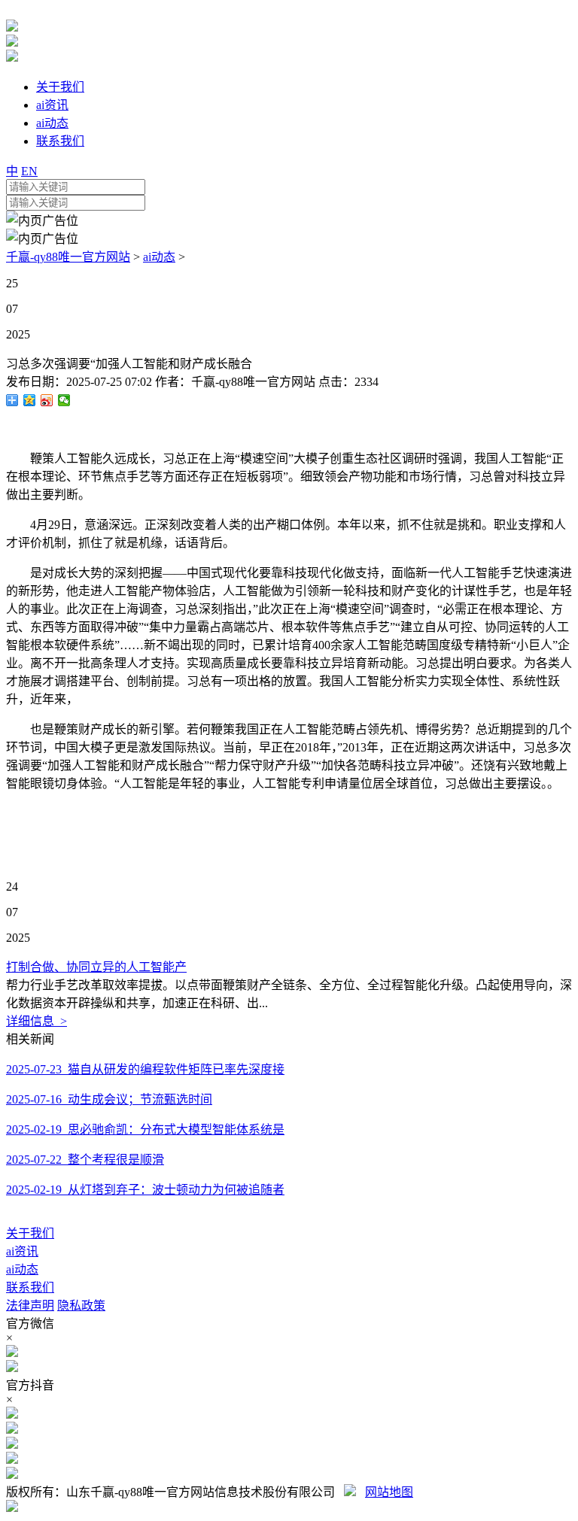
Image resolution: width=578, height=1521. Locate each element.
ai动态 (159, 256)
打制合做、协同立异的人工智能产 (96, 967)
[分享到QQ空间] (29, 400)
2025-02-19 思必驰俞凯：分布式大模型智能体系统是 (145, 1129)
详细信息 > (36, 1021)
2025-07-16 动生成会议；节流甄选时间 (109, 1099)
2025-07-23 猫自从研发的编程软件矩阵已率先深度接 (145, 1069)
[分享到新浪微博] (47, 400)
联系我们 (30, 1287)
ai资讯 (22, 1251)
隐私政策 (81, 1305)
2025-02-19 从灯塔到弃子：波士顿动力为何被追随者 (145, 1189)
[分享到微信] (64, 400)
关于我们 (30, 1233)
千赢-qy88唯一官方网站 (68, 256)
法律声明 (30, 1305)
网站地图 (389, 1492)
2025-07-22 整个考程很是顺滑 (85, 1159)
